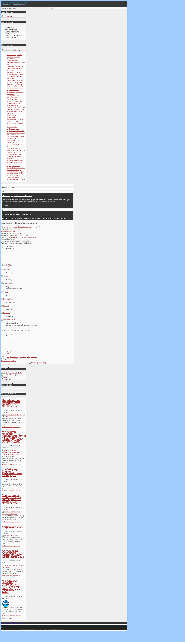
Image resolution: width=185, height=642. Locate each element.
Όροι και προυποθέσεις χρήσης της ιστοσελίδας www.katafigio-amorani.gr (43, 629)
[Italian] (4, 377)
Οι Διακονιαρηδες (12, 127)
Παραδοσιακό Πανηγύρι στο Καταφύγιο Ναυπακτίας (11, 403)
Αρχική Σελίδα (9, 27)
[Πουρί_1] (4, 283)
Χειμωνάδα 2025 (12, 527)
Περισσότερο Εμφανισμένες (28, 237)
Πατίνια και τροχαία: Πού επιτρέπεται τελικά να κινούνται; (14, 57)
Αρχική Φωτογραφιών (24, 227)
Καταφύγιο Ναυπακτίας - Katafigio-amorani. (14, 2)
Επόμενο (8, 264)
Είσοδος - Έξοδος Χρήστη (13, 35)
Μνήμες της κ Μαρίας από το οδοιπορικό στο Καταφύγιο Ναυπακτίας (11, 499)
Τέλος (7, 266)
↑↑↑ (2, 627)
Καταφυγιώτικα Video (12, 31)
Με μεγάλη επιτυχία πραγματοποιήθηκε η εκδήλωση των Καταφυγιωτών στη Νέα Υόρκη (14, 436)
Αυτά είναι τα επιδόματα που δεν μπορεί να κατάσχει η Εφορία (15, 162)
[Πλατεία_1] (5, 276)
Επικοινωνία (9, 33)
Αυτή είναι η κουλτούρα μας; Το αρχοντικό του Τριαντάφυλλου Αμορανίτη (26, 232)
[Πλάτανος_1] (5, 269)
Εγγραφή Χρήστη (10, 37)
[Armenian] (12, 373)
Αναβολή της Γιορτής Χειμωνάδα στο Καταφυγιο (12, 472)
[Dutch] (19, 373)
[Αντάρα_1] (5, 306)
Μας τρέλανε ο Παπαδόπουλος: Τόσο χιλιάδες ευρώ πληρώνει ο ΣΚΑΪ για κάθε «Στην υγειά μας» (15, 142)
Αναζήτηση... (5, 8)
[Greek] (4, 373)
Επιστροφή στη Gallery (8, 231)
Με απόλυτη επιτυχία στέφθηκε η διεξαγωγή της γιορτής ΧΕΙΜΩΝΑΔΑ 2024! (11, 586)
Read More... (6, 205)
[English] (4, 375)
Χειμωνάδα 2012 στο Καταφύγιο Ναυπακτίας (16, 214)
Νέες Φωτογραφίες (12, 237)
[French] (12, 375)
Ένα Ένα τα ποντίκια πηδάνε (15, 136)
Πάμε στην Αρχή (6, 618)
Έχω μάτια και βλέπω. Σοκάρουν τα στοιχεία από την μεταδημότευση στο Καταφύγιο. (29, 251)
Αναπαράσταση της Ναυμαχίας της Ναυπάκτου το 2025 (16, 62)
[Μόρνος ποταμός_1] (8, 320)
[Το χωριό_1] (5, 313)
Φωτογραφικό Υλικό (11, 29)
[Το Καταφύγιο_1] (7, 299)
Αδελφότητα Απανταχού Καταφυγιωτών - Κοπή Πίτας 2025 (13, 553)
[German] (19, 375)
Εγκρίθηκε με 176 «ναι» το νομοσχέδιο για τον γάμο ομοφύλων (15, 68)
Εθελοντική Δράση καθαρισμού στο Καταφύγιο (17, 196)
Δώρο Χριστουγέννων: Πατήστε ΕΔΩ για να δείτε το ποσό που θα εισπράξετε (16, 168)
